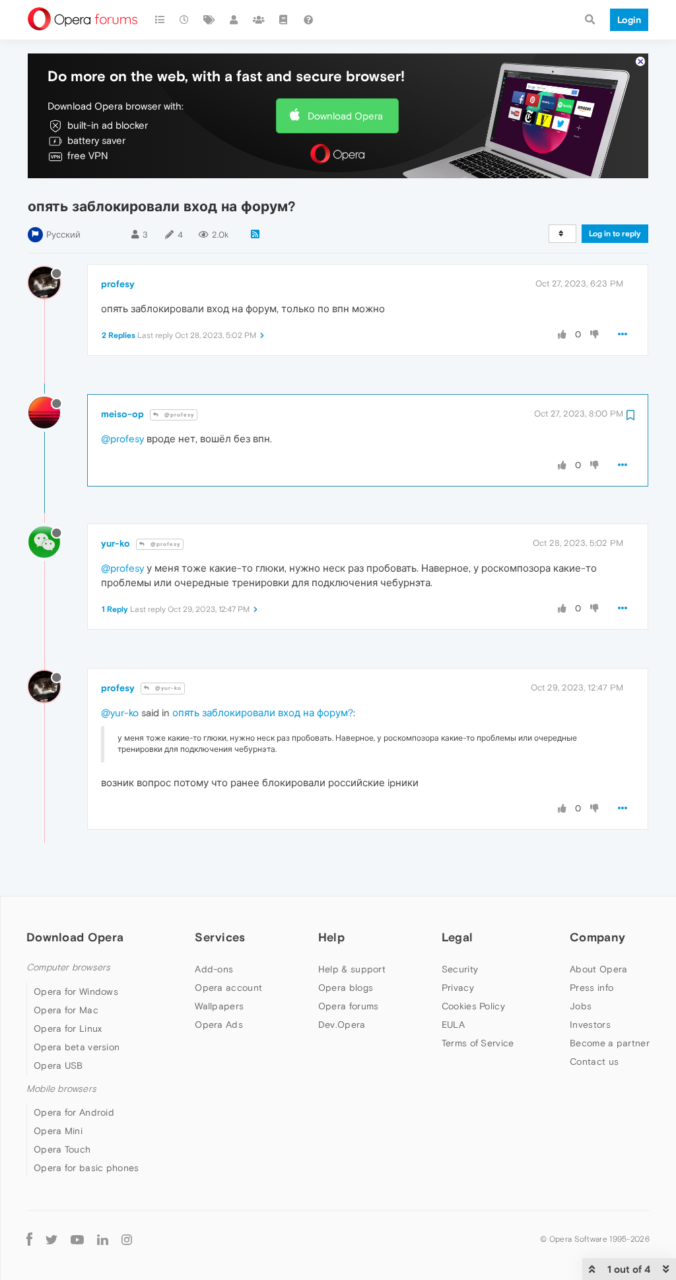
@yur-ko (167, 688)
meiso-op (122, 414)
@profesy (178, 415)
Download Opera (345, 115)
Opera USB (58, 1065)
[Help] (308, 20)
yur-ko (115, 543)
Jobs (581, 1006)
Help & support (352, 969)
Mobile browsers (61, 1089)
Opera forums (348, 1006)
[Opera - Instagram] (127, 1238)
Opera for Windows (76, 991)
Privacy (458, 987)
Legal (457, 937)
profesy (118, 284)
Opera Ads (219, 1024)
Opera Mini (58, 1131)
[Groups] (258, 20)
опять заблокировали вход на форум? (262, 712)
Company (597, 937)
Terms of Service (478, 1043)
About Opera (598, 969)
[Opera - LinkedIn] (102, 1238)
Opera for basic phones (86, 1167)
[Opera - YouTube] (77, 1238)
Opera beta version (76, 1047)
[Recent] (184, 20)
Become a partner (610, 1043)
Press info (591, 987)
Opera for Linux (68, 1028)
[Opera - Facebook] (29, 1238)
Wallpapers (219, 1006)
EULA (453, 1024)
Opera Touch (62, 1149)
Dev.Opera (342, 1024)
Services (220, 937)
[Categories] (159, 20)
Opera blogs (345, 987)
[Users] (234, 20)
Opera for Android (74, 1112)
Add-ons (214, 969)
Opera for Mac (66, 1010)
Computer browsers (68, 967)
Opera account (228, 987)
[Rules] (283, 20)
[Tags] (209, 20)
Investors (590, 1024)
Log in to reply (615, 233)
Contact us (594, 1061)
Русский (63, 235)
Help (331, 937)
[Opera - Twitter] (51, 1238)
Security (460, 969)
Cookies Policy (473, 1006)
